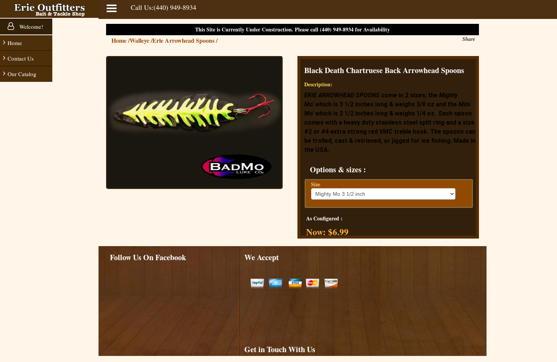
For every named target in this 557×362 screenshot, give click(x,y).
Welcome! (30, 26)
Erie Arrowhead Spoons (184, 40)
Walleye (141, 40)
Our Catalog (22, 74)
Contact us (21, 58)
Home (15, 43)
